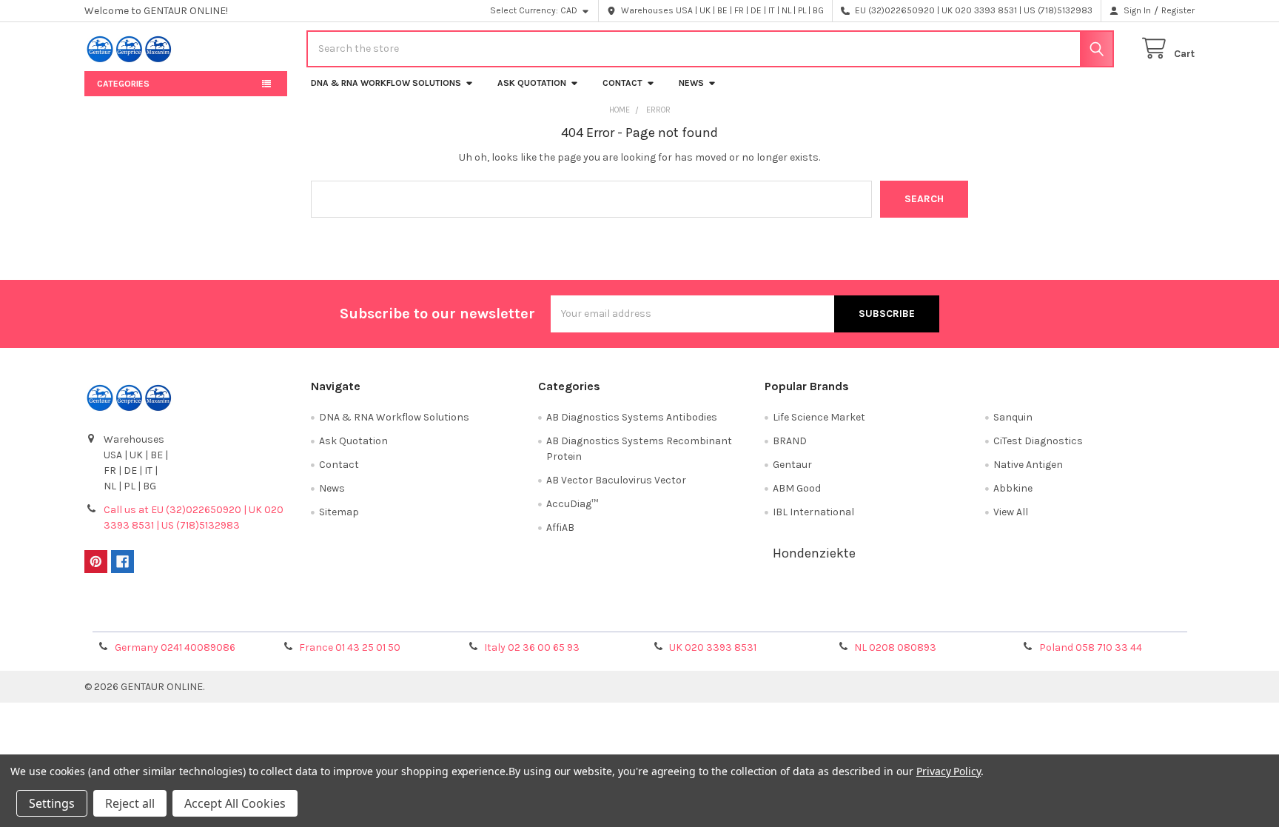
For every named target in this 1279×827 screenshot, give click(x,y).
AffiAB (560, 527)
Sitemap (339, 512)
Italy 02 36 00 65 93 (532, 647)
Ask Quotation (531, 83)
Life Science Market (819, 417)
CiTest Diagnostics (1038, 441)
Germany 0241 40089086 (175, 647)
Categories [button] (123, 83)
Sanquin (1013, 417)
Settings (52, 803)
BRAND (790, 441)
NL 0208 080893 (895, 647)
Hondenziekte (814, 553)
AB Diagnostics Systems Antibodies (631, 417)
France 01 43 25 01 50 (349, 647)
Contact (622, 83)
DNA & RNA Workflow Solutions (386, 83)
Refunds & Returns (778, 616)
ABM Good (797, 488)
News (691, 83)
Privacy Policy (1056, 616)
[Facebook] (122, 561)
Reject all (130, 803)
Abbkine (1013, 488)
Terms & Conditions (223, 616)
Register (1178, 10)
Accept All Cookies (235, 803)
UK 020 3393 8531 (712, 647)
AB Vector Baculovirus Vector (616, 480)
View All (1010, 512)
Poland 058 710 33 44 (1090, 647)
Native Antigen (1028, 464)
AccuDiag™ (572, 504)
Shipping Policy (501, 616)
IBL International (813, 512)
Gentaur (792, 464)
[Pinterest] (95, 561)
